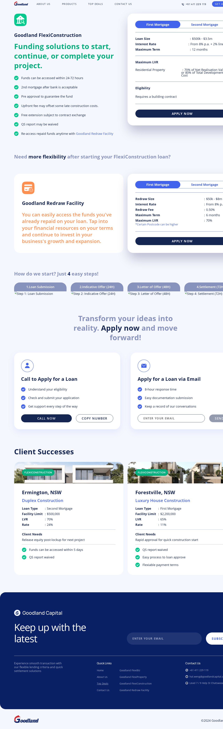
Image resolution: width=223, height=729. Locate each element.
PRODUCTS (69, 4)
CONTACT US (123, 4)
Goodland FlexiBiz (130, 670)
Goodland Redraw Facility (134, 690)
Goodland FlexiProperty (133, 677)
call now (46, 418)
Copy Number (94, 418)
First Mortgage (157, 24)
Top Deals (102, 683)
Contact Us (103, 690)
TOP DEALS (95, 4)
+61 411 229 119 (196, 4)
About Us (102, 677)
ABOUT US (44, 4)
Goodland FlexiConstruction (136, 683)
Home (100, 670)
